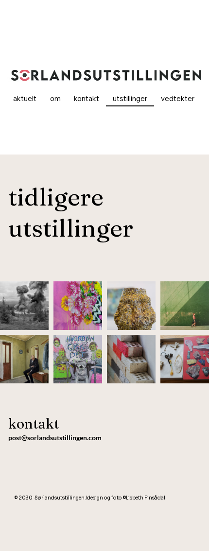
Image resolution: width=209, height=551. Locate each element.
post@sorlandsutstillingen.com (55, 437)
